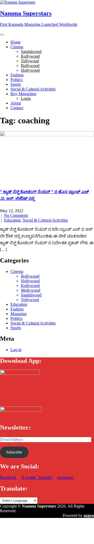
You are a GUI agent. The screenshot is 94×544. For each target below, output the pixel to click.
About (15, 103)
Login (26, 98)
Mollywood (30, 290)
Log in (15, 349)
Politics (16, 79)
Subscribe (14, 452)
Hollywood (30, 70)
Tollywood (30, 61)
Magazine (18, 313)
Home (15, 42)
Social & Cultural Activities (33, 89)
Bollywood (30, 65)
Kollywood (30, 56)
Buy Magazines (23, 93)
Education (12, 220)
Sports (15, 84)
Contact (16, 108)
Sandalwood (31, 51)
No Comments (16, 215)
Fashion (17, 75)
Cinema (16, 47)
